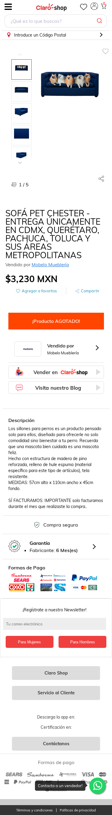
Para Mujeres (29, 642)
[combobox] (55, 22)
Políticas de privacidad (78, 810)
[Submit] (100, 21)
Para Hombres (82, 642)
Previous (20, 50)
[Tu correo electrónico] (56, 627)
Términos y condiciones (34, 810)
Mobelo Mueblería (50, 264)
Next (20, 158)
